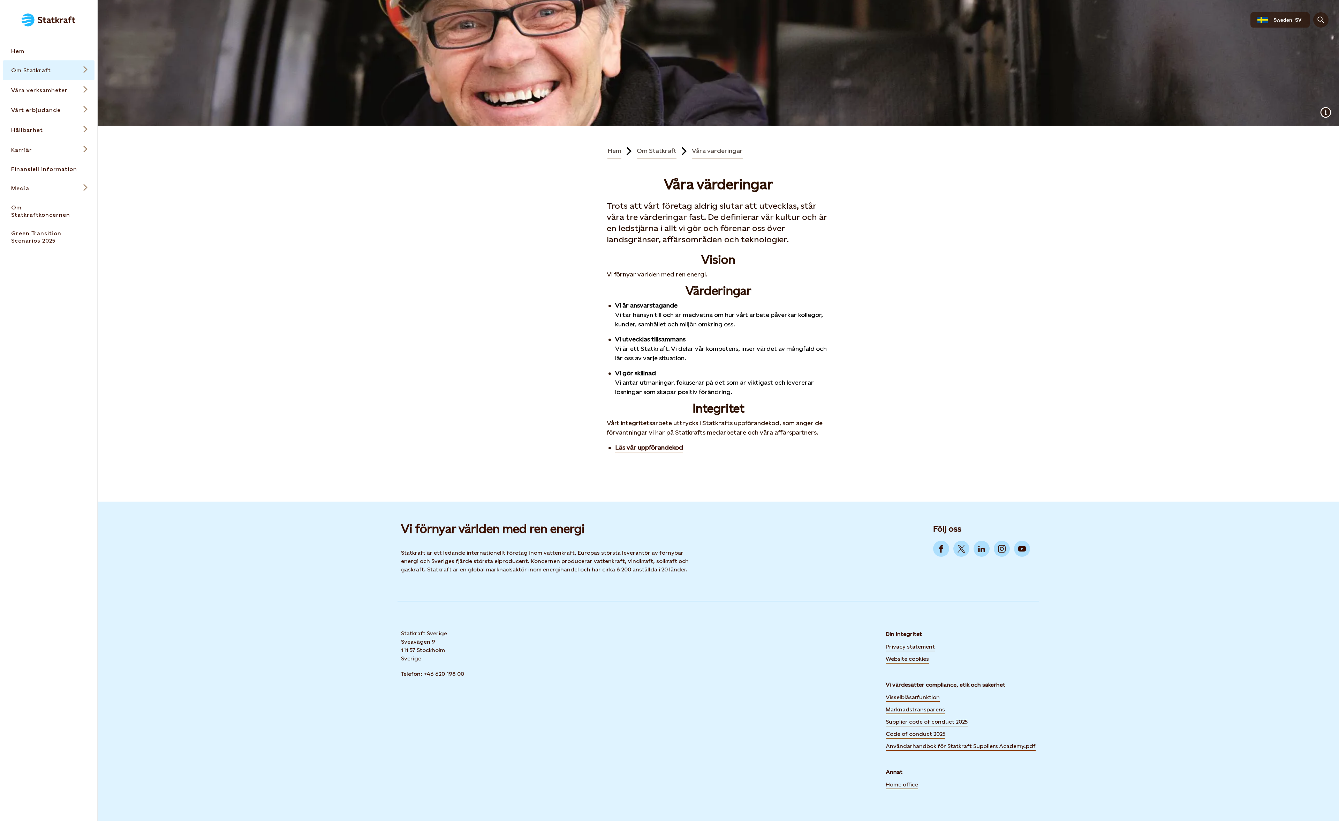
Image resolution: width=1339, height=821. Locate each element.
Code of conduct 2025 (915, 734)
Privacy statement (910, 646)
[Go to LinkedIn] (982, 549)
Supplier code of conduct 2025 (927, 721)
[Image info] (1325, 112)
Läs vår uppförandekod (649, 447)
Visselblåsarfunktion (913, 697)
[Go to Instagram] (1002, 549)
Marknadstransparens (915, 709)
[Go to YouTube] (1022, 549)
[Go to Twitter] (961, 549)
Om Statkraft (656, 150)
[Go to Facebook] (941, 549)
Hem (614, 150)
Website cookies (907, 658)
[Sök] (1321, 20)
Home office (902, 784)
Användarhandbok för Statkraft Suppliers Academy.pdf (961, 746)
